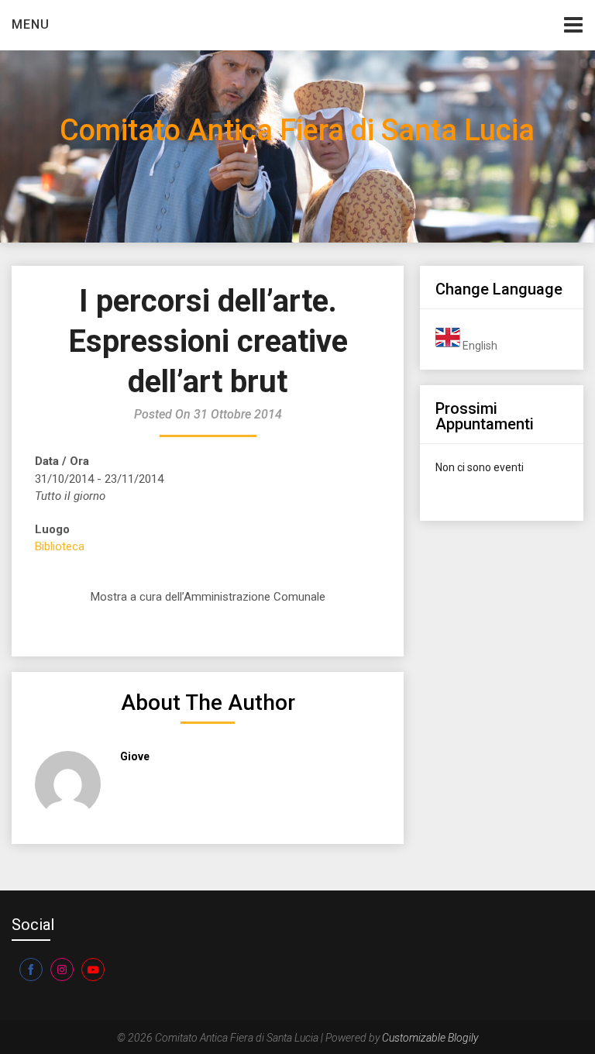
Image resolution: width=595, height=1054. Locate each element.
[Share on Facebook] (31, 969)
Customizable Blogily (430, 1038)
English (478, 345)
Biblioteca (59, 546)
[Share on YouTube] (93, 969)
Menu (31, 24)
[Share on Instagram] (62, 969)
